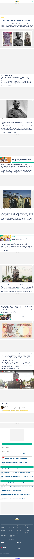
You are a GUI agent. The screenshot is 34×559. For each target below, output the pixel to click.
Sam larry (17, 410)
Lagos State (19, 288)
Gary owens (13, 410)
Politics (3, 455)
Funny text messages (6, 410)
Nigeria (3, 451)
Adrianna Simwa (11, 21)
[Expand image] (32, 30)
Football (2, 499)
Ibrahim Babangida (21, 217)
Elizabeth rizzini (22, 410)
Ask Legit (5, 16)
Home (2, 16)
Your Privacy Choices (18, 558)
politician (11, 365)
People (3, 447)
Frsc (27, 410)
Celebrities (2, 495)
